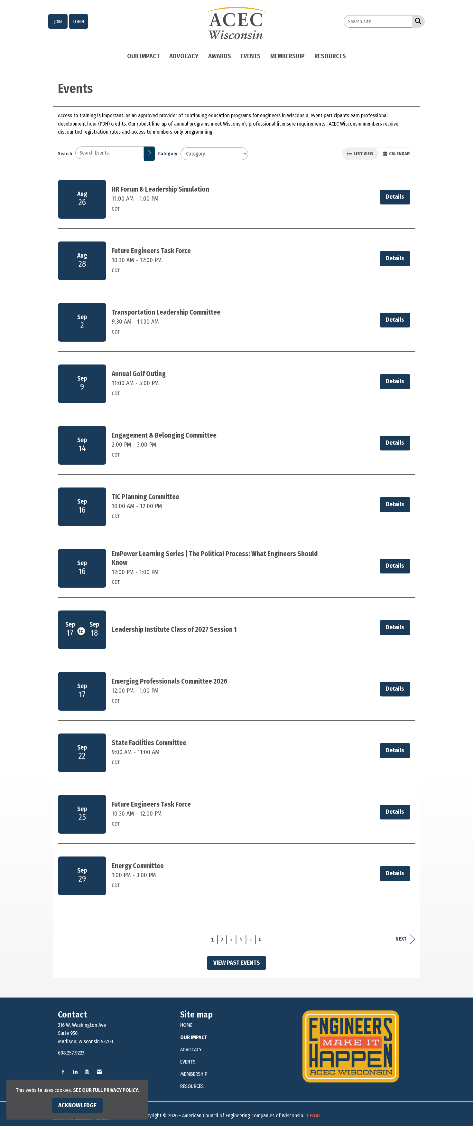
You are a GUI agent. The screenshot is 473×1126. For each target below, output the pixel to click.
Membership (287, 56)
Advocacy (184, 56)
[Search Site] (417, 21)
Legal (314, 1115)
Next (400, 939)
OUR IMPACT (193, 1037)
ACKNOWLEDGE (77, 1105)
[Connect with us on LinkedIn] (75, 1072)
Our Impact (143, 56)
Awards (219, 56)
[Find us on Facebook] (63, 1072)
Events (251, 56)
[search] (149, 154)
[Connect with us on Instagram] (87, 1072)
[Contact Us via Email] (99, 1072)
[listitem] (58, 21)
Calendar (398, 153)
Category (167, 153)
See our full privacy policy (105, 1090)
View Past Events (236, 962)
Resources (330, 56)
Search (65, 153)
